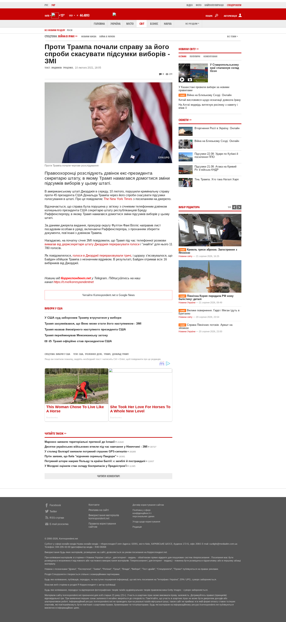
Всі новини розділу (55, 30)
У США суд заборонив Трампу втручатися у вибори (83, 317)
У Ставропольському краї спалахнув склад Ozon (224, 68)
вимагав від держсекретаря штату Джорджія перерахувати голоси (92, 244)
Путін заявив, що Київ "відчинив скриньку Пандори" (85, 456)
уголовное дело (93, 354)
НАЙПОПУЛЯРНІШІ (214, 5)
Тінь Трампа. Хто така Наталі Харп (217, 179)
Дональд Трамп (120, 354)
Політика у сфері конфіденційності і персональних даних (144, 513)
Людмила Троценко (62, 67)
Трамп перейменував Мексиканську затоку (76, 335)
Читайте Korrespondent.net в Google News (108, 295)
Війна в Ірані (86, 36)
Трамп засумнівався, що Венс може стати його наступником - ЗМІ (93, 323)
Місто (130, 24)
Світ (141, 24)
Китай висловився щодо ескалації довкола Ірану (210, 99)
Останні (182, 56)
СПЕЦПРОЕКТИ (234, 5)
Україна (115, 24)
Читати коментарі (108, 476)
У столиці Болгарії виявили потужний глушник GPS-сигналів (90, 451)
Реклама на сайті (99, 510)
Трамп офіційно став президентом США (82, 341)
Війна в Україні (107, 36)
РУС (46, 5)
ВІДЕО (190, 5)
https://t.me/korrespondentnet (74, 282)
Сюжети (184, 120)
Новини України (187, 302)
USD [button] (71, 15)
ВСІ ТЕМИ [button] (231, 36)
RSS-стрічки (57, 517)
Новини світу (187, 49)
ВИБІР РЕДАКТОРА (189, 207)
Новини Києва (88, 36)
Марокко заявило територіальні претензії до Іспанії (84, 441)
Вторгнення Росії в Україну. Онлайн (217, 128)
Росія (69, 30)
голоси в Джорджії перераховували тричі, (102, 255)
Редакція (137, 527)
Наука (167, 24)
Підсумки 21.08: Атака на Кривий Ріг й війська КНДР (215, 168)
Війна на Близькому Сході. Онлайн (205, 95)
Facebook (55, 505)
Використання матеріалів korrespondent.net (104, 517)
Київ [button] (47, 15)
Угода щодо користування (146, 521)
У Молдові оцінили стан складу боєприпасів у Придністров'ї (90, 465)
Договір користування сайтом (148, 505)
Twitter (53, 511)
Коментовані (210, 56)
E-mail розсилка (59, 524)
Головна (99, 24)
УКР (53, 5)
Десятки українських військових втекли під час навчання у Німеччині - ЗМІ (100, 446)
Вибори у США (63, 354)
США (81, 354)
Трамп (107, 354)
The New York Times (118, 199)
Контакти (94, 504)
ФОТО (198, 5)
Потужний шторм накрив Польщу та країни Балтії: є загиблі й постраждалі (99, 461)
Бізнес (154, 24)
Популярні (195, 56)
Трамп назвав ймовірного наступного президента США (85, 329)
